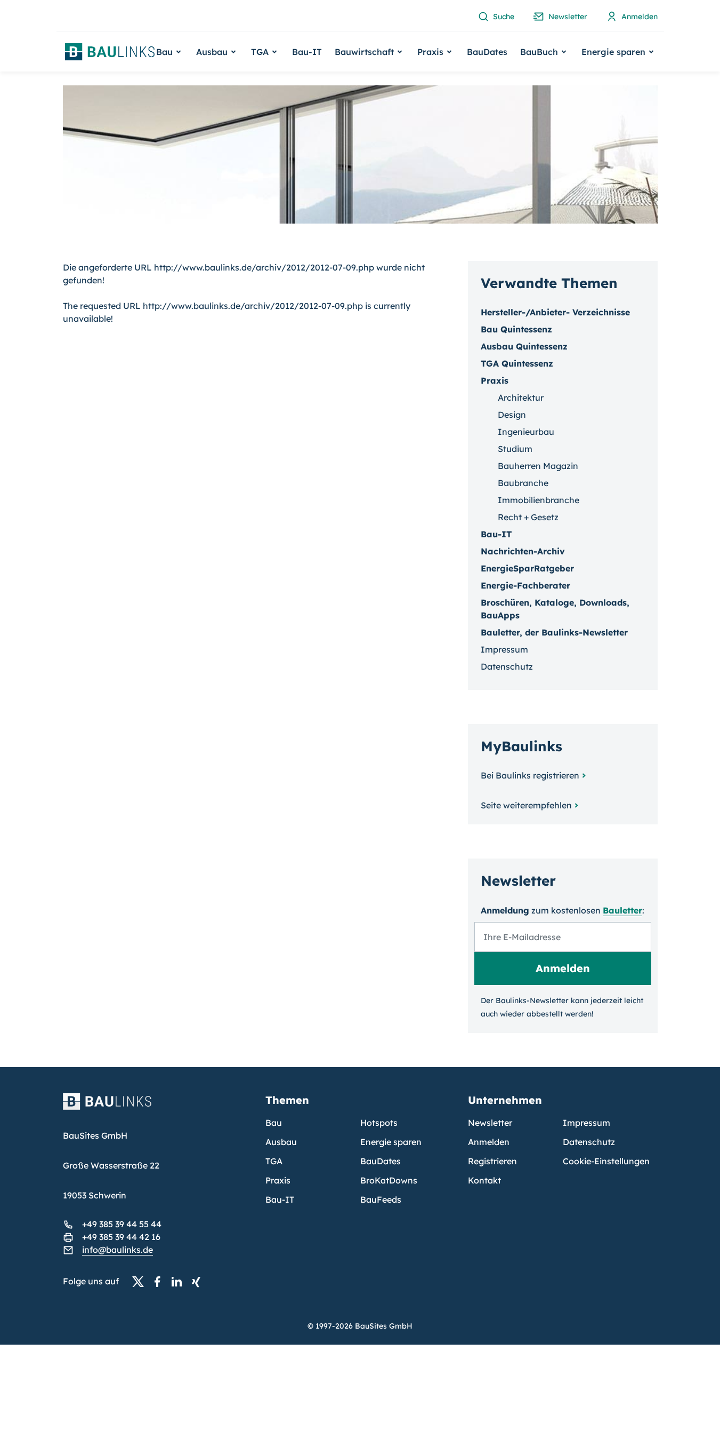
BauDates (487, 51)
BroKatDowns (388, 1180)
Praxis (277, 1180)
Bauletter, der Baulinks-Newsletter (554, 632)
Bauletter (622, 910)
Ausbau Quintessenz (524, 346)
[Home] (158, 1108)
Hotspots (379, 1122)
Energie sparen (391, 1142)
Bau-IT (307, 51)
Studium (515, 448)
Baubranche (523, 483)
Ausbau (281, 1142)
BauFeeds (380, 1199)
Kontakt (484, 1180)
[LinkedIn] (179, 1282)
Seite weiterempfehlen (526, 805)
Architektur (521, 397)
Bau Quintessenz (516, 329)
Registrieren (492, 1161)
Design (512, 414)
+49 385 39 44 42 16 (121, 1237)
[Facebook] (160, 1282)
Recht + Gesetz (528, 517)
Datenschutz (507, 666)
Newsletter (490, 1122)
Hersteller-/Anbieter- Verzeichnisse (555, 312)
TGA (273, 1161)
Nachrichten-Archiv (523, 551)
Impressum (504, 649)
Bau (273, 1122)
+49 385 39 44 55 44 (121, 1224)
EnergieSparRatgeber (527, 568)
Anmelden (488, 1142)
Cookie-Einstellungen (606, 1161)
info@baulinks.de (117, 1249)
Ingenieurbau (526, 431)
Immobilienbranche (538, 500)
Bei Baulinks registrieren (530, 775)
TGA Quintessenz (517, 363)
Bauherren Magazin (538, 465)
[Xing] (198, 1282)
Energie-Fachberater (525, 585)
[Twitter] (141, 1282)
